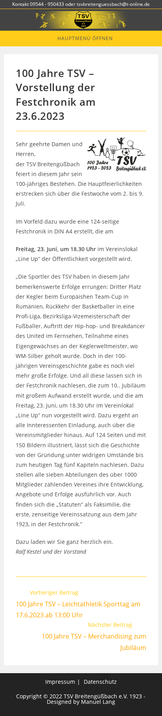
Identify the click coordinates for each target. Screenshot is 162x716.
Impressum (60, 681)
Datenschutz (100, 681)
